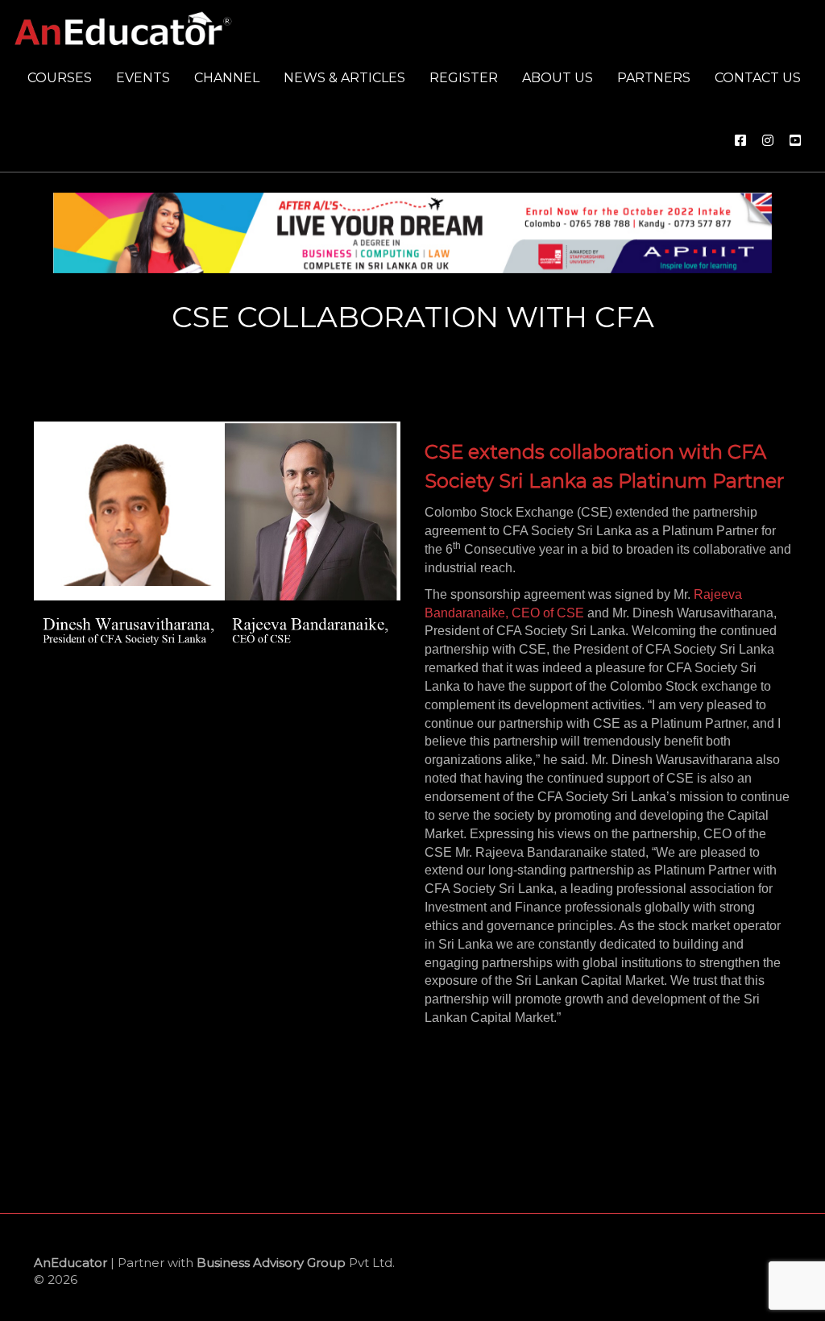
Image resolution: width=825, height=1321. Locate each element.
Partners (653, 77)
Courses (59, 77)
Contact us (758, 77)
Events (143, 77)
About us (557, 77)
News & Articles (344, 77)
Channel (226, 77)
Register (463, 77)
